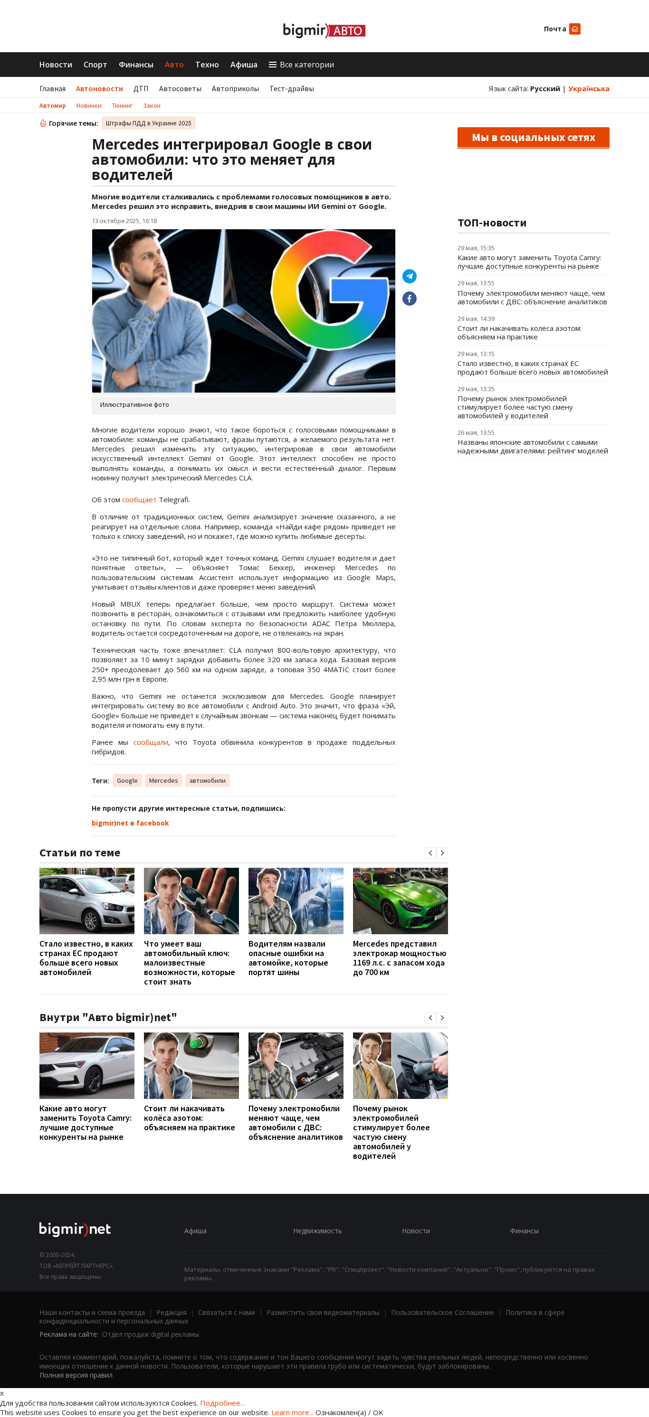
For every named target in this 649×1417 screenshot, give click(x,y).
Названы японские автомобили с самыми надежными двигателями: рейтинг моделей (533, 446)
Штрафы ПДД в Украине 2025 (148, 123)
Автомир (52, 105)
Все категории (307, 64)
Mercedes (163, 780)
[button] (430, 853)
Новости (55, 64)
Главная (52, 88)
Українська (589, 88)
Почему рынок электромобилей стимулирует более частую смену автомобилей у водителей (391, 1132)
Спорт (95, 64)
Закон (152, 105)
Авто (174, 64)
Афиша (244, 64)
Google (127, 780)
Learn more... (292, 1412)
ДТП (141, 88)
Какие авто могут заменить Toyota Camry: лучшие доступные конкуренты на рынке (85, 1122)
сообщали (151, 742)
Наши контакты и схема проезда (92, 1312)
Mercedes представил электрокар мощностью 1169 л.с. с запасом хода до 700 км (400, 957)
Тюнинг (122, 105)
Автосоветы (180, 88)
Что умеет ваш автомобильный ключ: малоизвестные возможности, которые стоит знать (189, 962)
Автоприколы (235, 88)
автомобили (208, 780)
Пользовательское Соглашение (442, 1312)
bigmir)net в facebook (130, 822)
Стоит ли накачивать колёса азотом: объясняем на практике (189, 1118)
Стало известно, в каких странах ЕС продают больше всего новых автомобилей (86, 957)
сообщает (139, 499)
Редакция (171, 1312)
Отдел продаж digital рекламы (150, 1334)
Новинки (89, 105)
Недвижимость (317, 1230)
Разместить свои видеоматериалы (323, 1312)
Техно (207, 64)
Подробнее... (222, 1403)
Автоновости (99, 88)
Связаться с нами (226, 1312)
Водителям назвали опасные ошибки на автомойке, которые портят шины (288, 957)
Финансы (136, 64)
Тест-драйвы (291, 88)
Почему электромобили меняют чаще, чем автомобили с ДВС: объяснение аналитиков (295, 1122)
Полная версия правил (76, 1374)
